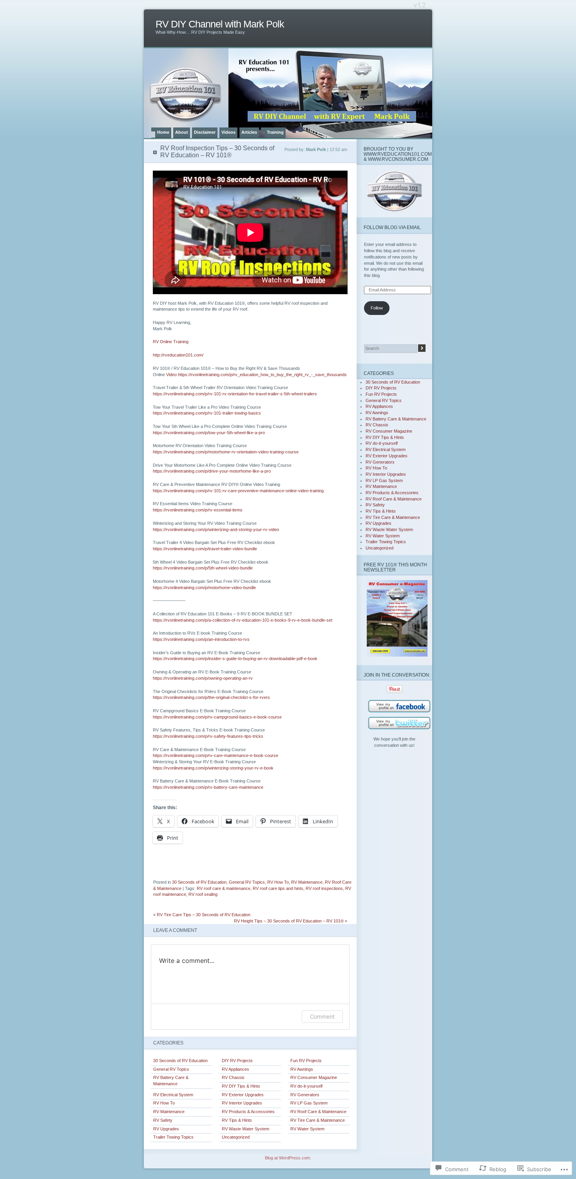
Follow (377, 308)
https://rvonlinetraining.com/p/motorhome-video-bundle (204, 587)
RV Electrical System (173, 1094)
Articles (249, 132)
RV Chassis (233, 1077)
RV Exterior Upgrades (243, 1094)
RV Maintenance (306, 882)
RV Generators (304, 1094)
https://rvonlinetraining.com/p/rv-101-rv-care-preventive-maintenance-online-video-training (238, 490)
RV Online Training (170, 341)
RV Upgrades (166, 1128)
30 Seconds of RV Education (199, 882)
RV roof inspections (324, 888)
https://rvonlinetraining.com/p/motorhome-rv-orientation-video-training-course (226, 451)
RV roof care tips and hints (278, 888)
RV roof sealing (202, 894)
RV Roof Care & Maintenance (318, 1111)
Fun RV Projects (306, 1060)
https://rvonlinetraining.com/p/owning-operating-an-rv (203, 678)
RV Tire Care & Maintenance (317, 1120)
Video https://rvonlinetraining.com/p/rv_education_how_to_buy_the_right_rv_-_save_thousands (256, 374)
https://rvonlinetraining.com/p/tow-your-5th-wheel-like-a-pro (209, 432)
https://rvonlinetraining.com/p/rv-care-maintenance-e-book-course (215, 755)
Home (163, 132)
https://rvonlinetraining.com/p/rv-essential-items (198, 510)
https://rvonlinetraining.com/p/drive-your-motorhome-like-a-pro (212, 471)
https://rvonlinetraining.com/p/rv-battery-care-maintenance (208, 787)
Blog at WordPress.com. (288, 1157)
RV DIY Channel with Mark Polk (220, 24)
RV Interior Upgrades (242, 1103)
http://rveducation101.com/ (178, 355)
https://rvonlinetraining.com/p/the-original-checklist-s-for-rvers (211, 697)
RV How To (278, 882)
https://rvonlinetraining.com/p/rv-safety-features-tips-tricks (208, 736)
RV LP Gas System (309, 1103)
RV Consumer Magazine (313, 1077)
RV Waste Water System (245, 1128)
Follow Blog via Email (392, 227)
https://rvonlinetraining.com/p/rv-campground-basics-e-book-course (217, 717)
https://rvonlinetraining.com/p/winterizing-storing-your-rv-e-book (213, 768)
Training (275, 132)
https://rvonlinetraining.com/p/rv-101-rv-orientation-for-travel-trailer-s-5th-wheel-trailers (235, 393)
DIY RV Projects (237, 1060)
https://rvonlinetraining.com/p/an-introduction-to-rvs (201, 639)
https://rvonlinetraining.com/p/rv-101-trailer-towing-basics (207, 413)
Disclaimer (205, 132)
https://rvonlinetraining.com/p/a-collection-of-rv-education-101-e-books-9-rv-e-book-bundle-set (242, 620)
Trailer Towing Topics (173, 1137)
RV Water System (307, 1128)
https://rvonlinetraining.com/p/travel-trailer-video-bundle (205, 548)
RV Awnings (301, 1069)
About (181, 132)
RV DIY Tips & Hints (241, 1086)
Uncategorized (236, 1137)
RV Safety (162, 1120)
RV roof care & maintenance (223, 888)
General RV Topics (247, 882)
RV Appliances (235, 1069)
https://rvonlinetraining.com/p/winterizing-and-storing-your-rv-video (216, 529)
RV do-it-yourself (306, 1086)
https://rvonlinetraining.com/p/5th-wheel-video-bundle (203, 568)
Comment (322, 1016)
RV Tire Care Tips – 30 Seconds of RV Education (203, 914)
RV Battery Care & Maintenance (170, 1080)
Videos (228, 132)
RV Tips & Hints (237, 1120)
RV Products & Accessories (248, 1111)
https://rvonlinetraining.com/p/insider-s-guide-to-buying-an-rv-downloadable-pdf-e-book (235, 658)
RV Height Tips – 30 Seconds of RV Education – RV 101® (289, 921)
